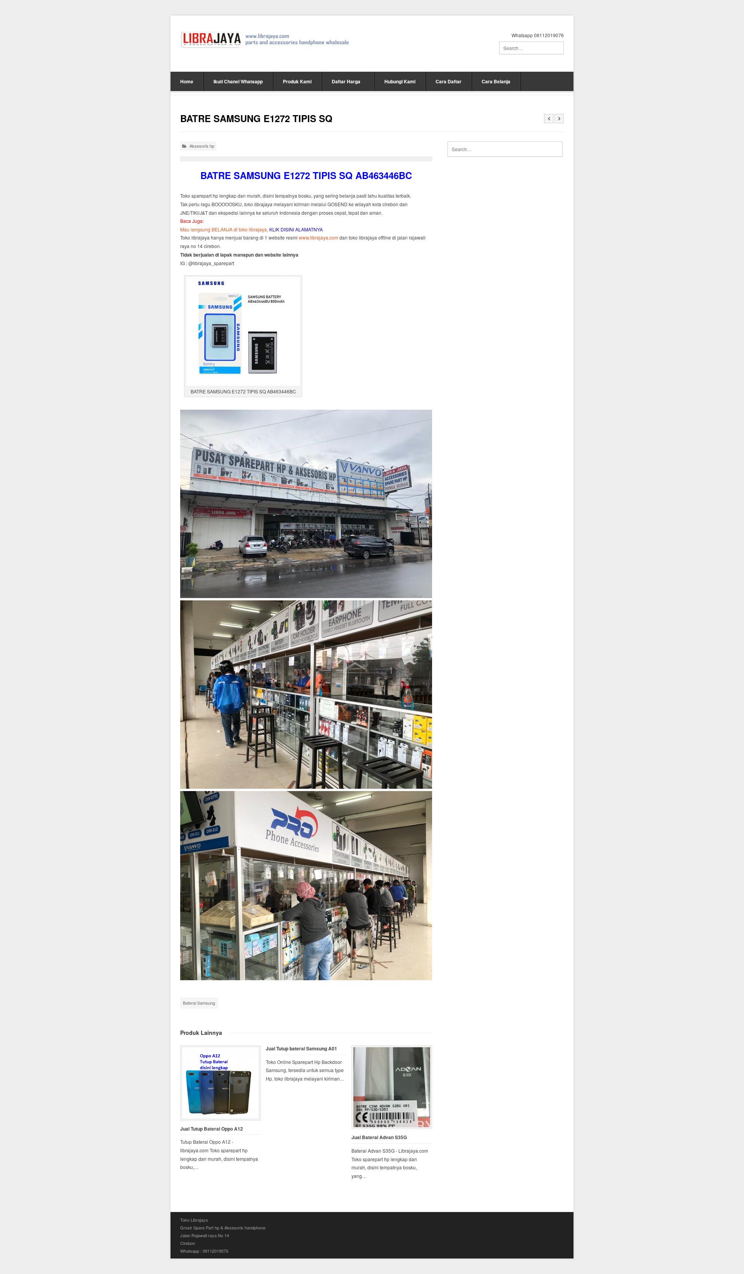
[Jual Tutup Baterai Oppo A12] (220, 1083)
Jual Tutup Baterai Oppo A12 (211, 1129)
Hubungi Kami (399, 81)
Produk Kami (297, 81)
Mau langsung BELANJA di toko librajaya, (251, 229)
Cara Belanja (496, 81)
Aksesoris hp (201, 146)
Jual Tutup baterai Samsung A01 (301, 1048)
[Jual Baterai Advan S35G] (391, 1087)
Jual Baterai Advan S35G (379, 1137)
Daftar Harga (346, 81)
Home (186, 81)
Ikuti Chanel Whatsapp (238, 81)
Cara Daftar (449, 81)
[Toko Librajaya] (265, 39)
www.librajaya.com (318, 237)
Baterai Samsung (199, 1003)
